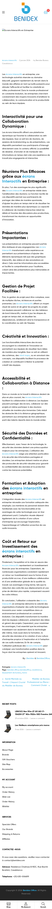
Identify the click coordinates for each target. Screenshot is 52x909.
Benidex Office (30, 890)
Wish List (6, 797)
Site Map (6, 764)
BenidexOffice (43, 658)
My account (7, 787)
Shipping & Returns (11, 834)
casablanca (37, 670)
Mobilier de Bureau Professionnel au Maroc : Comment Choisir (38, 681)
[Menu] (5, 12)
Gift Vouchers (8, 759)
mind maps (24, 355)
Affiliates (6, 839)
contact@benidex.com (14, 860)
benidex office (13, 670)
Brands (5, 754)
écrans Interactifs (18, 179)
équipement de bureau (11, 673)
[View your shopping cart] (46, 12)
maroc (24, 673)
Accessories (7, 769)
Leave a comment (37, 718)
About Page (7, 750)
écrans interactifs (9, 60)
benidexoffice (25, 670)
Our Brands (7, 829)
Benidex (30, 658)
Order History (8, 792)
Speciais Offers (9, 824)
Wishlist (5, 806)
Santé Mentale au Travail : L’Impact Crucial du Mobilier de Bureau (13, 682)
